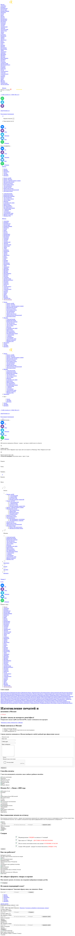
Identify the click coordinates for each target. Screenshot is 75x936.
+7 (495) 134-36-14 (5, 94)
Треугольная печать (14, 510)
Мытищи (6, 272)
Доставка (6, 174)
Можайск (6, 270)
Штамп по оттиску (8, 214)
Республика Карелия (16, 697)
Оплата (5, 173)
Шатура (5, 295)
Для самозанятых (8, 186)
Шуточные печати (8, 191)
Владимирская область (15, 693)
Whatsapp (6, 143)
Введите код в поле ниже (9, 759)
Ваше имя (4, 738)
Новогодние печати (8, 188)
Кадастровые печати (9, 184)
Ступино (6, 290)
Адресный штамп (8, 193)
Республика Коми (25, 697)
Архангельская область (61, 693)
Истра (5, 256)
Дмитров (6, 243)
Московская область (67, 703)
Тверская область (39, 700)
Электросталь (7, 298)
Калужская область (5, 692)
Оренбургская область (24, 703)
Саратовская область (18, 701)
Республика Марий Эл (36, 697)
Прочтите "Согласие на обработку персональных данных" (34, 908)
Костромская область (10, 695)
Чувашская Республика (51, 699)
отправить (3, 828)
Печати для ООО (8, 179)
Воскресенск (7, 235)
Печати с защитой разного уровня (12, 180)
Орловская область (9, 700)
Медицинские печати (9, 182)
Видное (5, 231)
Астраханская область (19, 700)
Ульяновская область (28, 701)
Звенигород (6, 255)
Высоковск (6, 236)
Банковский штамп (8, 195)
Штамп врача (12, 511)
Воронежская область (15, 692)
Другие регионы (5, 84)
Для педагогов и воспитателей (11, 189)
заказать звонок (4, 903)
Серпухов (6, 287)
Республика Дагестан (16, 696)
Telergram (6, 135)
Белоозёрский (7, 223)
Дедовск (6, 240)
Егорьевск (6, 249)
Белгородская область (67, 692)
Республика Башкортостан (63, 701)
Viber (5, 132)
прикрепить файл (46, 824)
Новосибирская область (6, 701)
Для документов (8, 197)
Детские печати (7, 187)
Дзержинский (7, 242)
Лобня (5, 265)
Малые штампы (7, 205)
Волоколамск (7, 234)
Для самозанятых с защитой (16, 520)
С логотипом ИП (13, 495)
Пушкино (6, 282)
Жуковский (6, 251)
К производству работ (9, 202)
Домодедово (7, 246)
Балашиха (6, 222)
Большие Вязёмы (8, 226)
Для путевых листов (9, 198)
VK (5, 128)
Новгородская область (43, 695)
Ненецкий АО (8, 699)
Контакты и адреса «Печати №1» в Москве (12, 722)
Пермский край (4, 703)
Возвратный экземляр (9, 196)
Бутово (5, 229)
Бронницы (6, 227)
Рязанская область (25, 699)
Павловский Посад (8, 280)
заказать (3, 848)
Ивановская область (26, 692)
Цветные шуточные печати (16, 528)
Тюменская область (35, 703)
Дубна (5, 248)
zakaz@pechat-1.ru (5, 110)
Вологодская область (38, 693)
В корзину (5, 882)
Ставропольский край (49, 693)
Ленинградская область (51, 701)
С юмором (6, 210)
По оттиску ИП (13, 498)
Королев (6, 261)
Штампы (6, 170)
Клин (5, 259)
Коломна (6, 260)
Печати (5, 169)
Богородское (7, 225)
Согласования (7, 212)
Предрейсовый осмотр (9, 208)
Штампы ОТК (7, 215)
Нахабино (6, 274)
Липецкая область (36, 692)
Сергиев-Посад (7, 286)
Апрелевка (6, 221)
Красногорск (7, 264)
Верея (5, 230)
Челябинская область (45, 703)
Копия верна (7, 204)
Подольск (6, 281)
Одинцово (6, 277)
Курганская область (13, 703)
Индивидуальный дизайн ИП (16, 499)
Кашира (5, 257)
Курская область (16, 699)
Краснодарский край (56, 692)
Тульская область (61, 699)
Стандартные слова (8, 213)
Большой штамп (13, 514)
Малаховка (6, 269)
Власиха (6, 232)
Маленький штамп (14, 512)
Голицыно (6, 238)
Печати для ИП (7, 178)
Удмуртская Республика (61, 700)
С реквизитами (7, 209)
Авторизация (10, 114)
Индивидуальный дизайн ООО (17, 506)
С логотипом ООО (14, 502)
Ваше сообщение (6, 744)
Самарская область (30, 700)
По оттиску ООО (13, 504)
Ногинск (6, 276)
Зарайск (5, 252)
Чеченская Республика (59, 697)
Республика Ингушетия (28, 696)
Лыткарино (6, 267)
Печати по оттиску (8, 183)
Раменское (6, 284)
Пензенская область (55, 695)
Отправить (31, 912)
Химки (5, 293)
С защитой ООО (13, 503)
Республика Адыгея (6, 697)
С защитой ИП (13, 497)
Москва (3, 4)
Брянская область (5, 693)
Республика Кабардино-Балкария (42, 696)
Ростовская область (46, 692)
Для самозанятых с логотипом (16, 519)
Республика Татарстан (56, 703)
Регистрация (4, 114)
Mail (5, 139)
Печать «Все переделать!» (15, 527)
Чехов (5, 294)
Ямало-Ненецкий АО (39, 701)
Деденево (6, 239)
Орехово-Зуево (7, 278)
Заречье (5, 253)
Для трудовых (7, 200)
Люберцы (6, 268)
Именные (6, 201)
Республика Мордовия (47, 697)
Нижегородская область (32, 695)
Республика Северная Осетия (37, 699)
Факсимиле (6, 171)
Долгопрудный (7, 244)
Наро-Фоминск (7, 273)
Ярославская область (6, 696)
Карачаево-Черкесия (68, 696)
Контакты (6, 175)
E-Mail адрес (5, 741)
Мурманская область (20, 695)
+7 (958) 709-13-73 (14, 94)
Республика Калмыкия (57, 696)
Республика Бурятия (49, 700)
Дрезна (5, 247)
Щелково (6, 297)
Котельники (7, 263)
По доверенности (8, 206)
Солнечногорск (7, 289)
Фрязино (6, 291)
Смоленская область (65, 695)
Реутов (5, 285)
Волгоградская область (27, 693)
